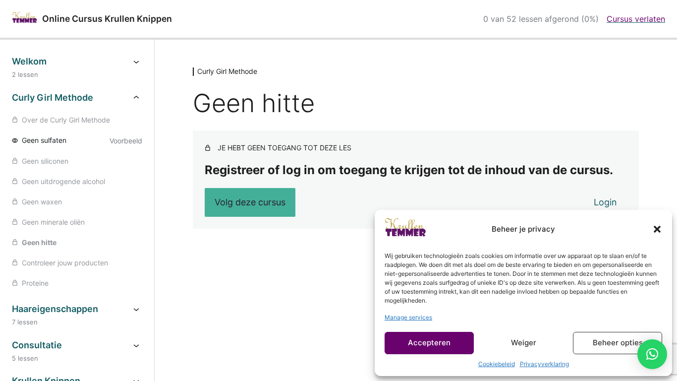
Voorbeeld (126, 140)
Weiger (523, 342)
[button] (657, 229)
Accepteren (429, 342)
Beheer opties (618, 342)
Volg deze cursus (250, 202)
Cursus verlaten (636, 19)
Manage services (408, 317)
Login (605, 202)
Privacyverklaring (544, 364)
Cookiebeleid (496, 364)
